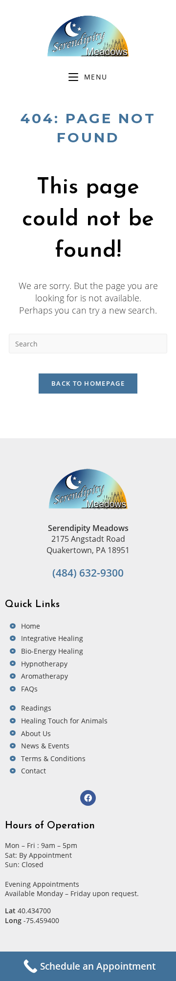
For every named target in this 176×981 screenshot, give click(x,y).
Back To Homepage (88, 383)
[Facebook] (88, 798)
